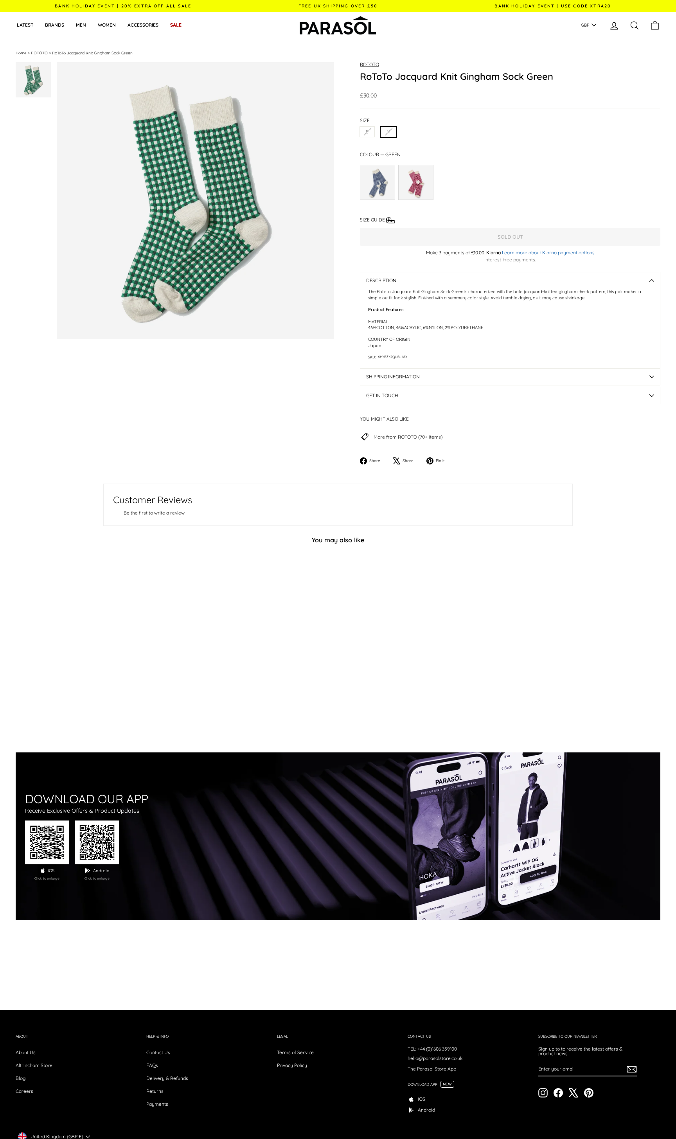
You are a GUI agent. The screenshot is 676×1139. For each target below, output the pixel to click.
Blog (20, 1078)
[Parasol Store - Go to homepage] (338, 25)
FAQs (152, 1065)
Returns (155, 1091)
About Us (26, 1052)
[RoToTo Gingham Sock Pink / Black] (415, 182)
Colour (380, 154)
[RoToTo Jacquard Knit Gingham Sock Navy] (377, 182)
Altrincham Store (34, 1065)
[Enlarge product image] (195, 200)
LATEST (25, 25)
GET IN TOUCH (382, 395)
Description (381, 280)
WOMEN (107, 25)
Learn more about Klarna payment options (548, 253)
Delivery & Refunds (167, 1078)
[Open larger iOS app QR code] (47, 842)
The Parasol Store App (432, 1069)
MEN (81, 25)
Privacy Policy (292, 1065)
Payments (157, 1104)
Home (21, 53)
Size (365, 120)
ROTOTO (39, 53)
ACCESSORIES (143, 25)
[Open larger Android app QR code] (97, 842)
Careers (24, 1091)
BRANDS (54, 25)
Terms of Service (295, 1052)
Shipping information (393, 377)
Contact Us (158, 1052)
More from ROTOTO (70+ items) (408, 437)
